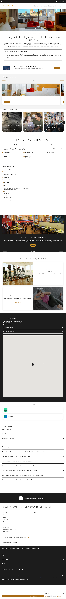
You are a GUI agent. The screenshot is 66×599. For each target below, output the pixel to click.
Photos (34, 512)
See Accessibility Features (9, 179)
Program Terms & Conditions (26, 577)
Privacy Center (35, 577)
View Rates (7, 102)
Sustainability (6, 152)
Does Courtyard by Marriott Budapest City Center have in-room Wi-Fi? (18, 465)
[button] (56, 2)
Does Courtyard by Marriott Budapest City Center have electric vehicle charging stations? (22, 475)
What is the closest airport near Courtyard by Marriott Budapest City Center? (19, 470)
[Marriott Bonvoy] (61, 1)
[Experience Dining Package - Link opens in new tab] (54, 122)
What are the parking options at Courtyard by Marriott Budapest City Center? (19, 461)
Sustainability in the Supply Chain (8, 579)
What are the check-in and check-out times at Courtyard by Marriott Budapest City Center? (23, 451)
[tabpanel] (33, 232)
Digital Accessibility (54, 577)
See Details (57, 67)
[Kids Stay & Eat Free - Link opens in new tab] (33, 122)
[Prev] (4, 80)
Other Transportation (10, 331)
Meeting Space (7, 156)
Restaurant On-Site (29, 152)
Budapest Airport (9, 327)
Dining (4, 517)
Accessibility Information (7, 433)
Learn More (47, 277)
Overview (5, 512)
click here (59, 596)
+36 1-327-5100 (9, 324)
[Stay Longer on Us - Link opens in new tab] (12, 122)
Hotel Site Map (22, 579)
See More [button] (57, 46)
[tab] (18, 144)
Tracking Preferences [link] (6, 577)
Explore (33, 245)
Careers (12, 577)
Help (27, 579)
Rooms (4, 514)
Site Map (17, 579)
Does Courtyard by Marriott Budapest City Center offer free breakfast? (18, 479)
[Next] (62, 80)
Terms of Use (17, 577)
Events (4, 521)
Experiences (5, 519)
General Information (6, 429)
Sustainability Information (8, 438)
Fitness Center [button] (28, 156)
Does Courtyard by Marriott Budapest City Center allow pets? (16, 456)
